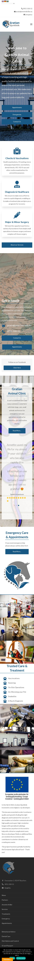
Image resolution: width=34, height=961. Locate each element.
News (4, 895)
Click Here (17, 368)
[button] (31, 24)
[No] (32, 954)
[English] (3, 1)
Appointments (7, 923)
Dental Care (6, 936)
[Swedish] (7, 1)
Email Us (8, 888)
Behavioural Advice (8, 932)
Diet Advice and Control (10, 941)
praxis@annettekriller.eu (24, 12)
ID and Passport (7, 946)
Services (5, 909)
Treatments (6, 914)
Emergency (28, 15)
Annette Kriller (7, 905)
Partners (5, 900)
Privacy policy (21, 958)
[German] (5, 1)
